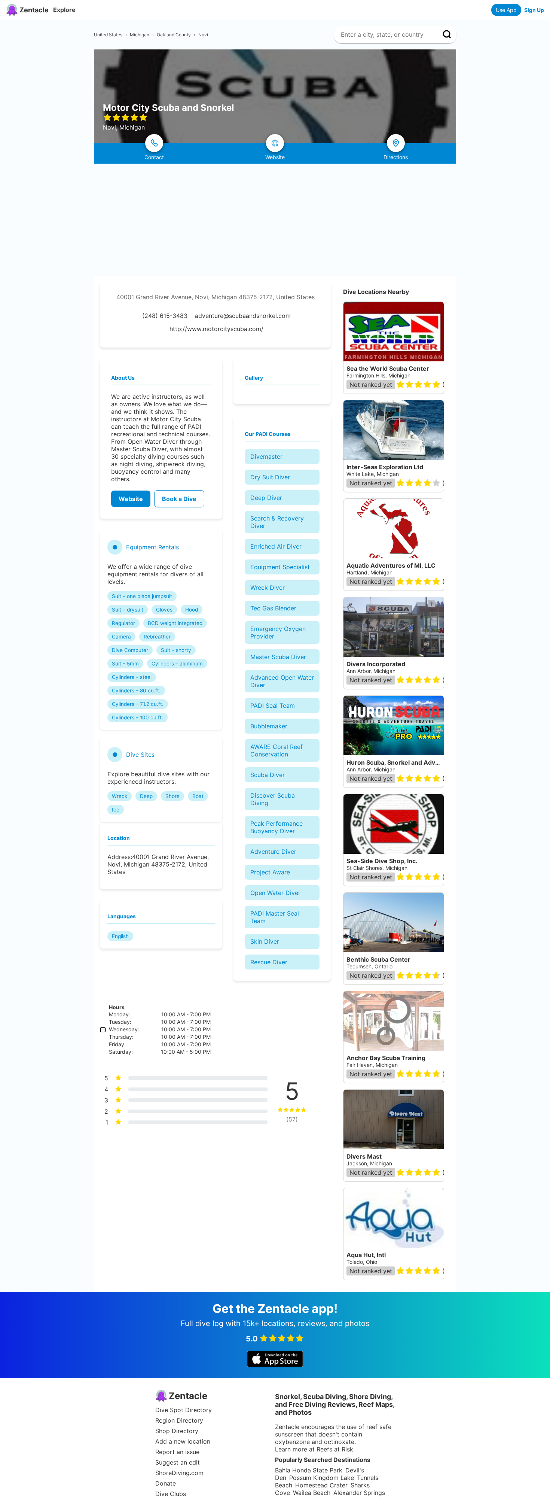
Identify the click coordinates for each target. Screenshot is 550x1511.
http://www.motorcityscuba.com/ (216, 329)
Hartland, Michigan (369, 572)
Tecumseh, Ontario (369, 966)
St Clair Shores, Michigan (376, 868)
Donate (165, 1483)
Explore (64, 9)
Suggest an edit (177, 1462)
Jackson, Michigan (369, 1163)
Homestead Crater (321, 1485)
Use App (506, 10)
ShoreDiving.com (179, 1473)
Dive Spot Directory (183, 1410)
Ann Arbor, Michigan (370, 671)
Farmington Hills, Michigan (378, 375)
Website (131, 499)
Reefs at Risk (335, 1449)
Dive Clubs (170, 1494)
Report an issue (177, 1452)
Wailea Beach (311, 1492)
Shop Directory (176, 1431)
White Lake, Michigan (372, 474)
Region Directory (179, 1420)
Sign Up (534, 10)
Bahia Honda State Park (308, 1470)
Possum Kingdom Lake (321, 1477)
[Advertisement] (275, 219)
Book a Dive (179, 499)
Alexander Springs (359, 1492)
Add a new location (182, 1441)
